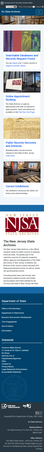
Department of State (14, 301)
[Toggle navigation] (39, 12)
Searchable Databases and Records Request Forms (22, 57)
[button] (3, 20)
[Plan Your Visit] (22, 82)
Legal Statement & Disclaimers (14, 369)
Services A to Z (8, 356)
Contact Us (6, 364)
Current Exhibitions (17, 186)
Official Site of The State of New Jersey (18, 3)
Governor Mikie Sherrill (11, 348)
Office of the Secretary (11, 308)
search (14, 63)
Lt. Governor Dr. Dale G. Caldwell (15, 350)
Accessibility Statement (11, 372)
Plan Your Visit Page (27, 112)
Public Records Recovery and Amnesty (21, 144)
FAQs (4, 361)
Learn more (10, 156)
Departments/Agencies (11, 358)
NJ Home (5, 353)
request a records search (15, 66)
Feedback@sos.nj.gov (33, 443)
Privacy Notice (8, 367)
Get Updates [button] (28, 7)
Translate (10, 7)
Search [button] (39, 7)
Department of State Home (13, 313)
